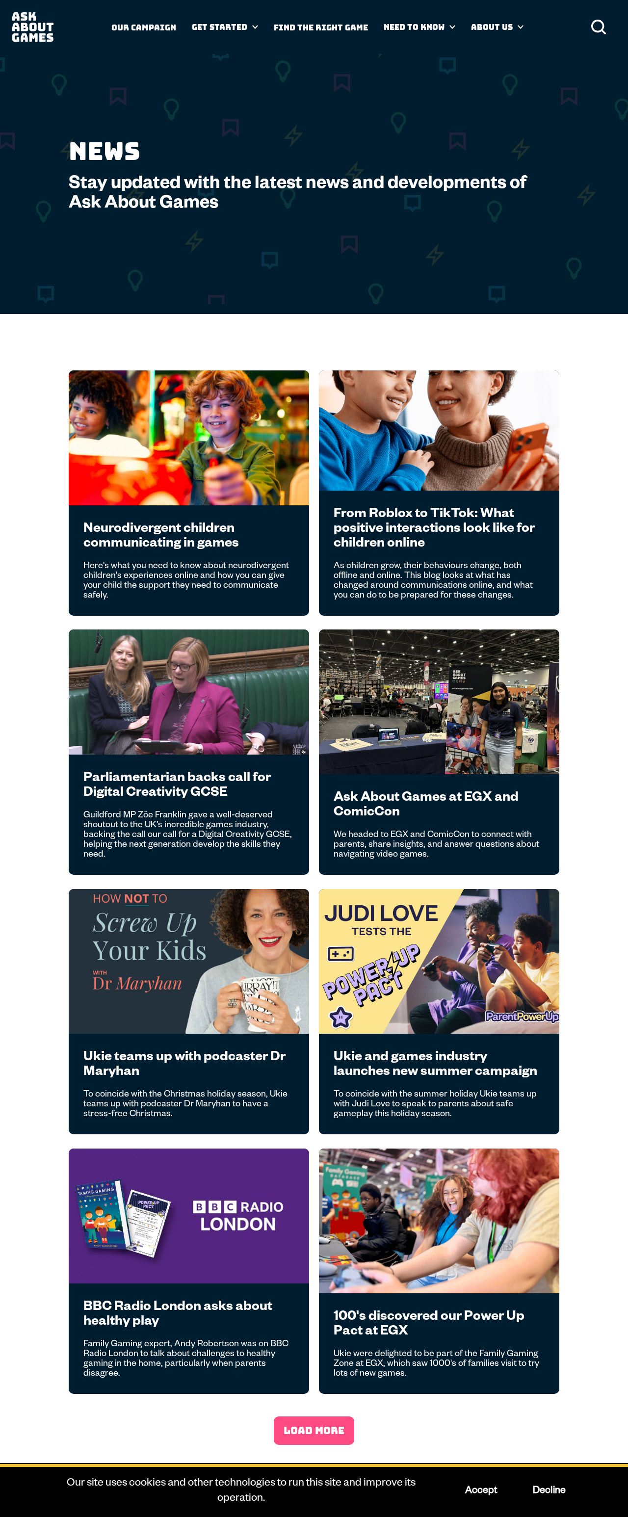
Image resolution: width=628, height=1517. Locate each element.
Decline (548, 1491)
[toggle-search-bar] (598, 27)
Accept (481, 1491)
